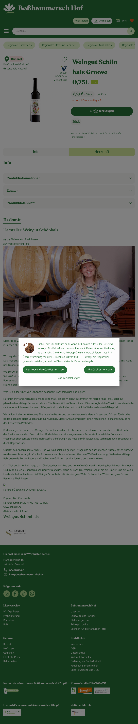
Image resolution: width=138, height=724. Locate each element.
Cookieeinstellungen (69, 378)
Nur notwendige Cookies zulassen (45, 369)
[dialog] (69, 362)
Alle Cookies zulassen (100, 369)
